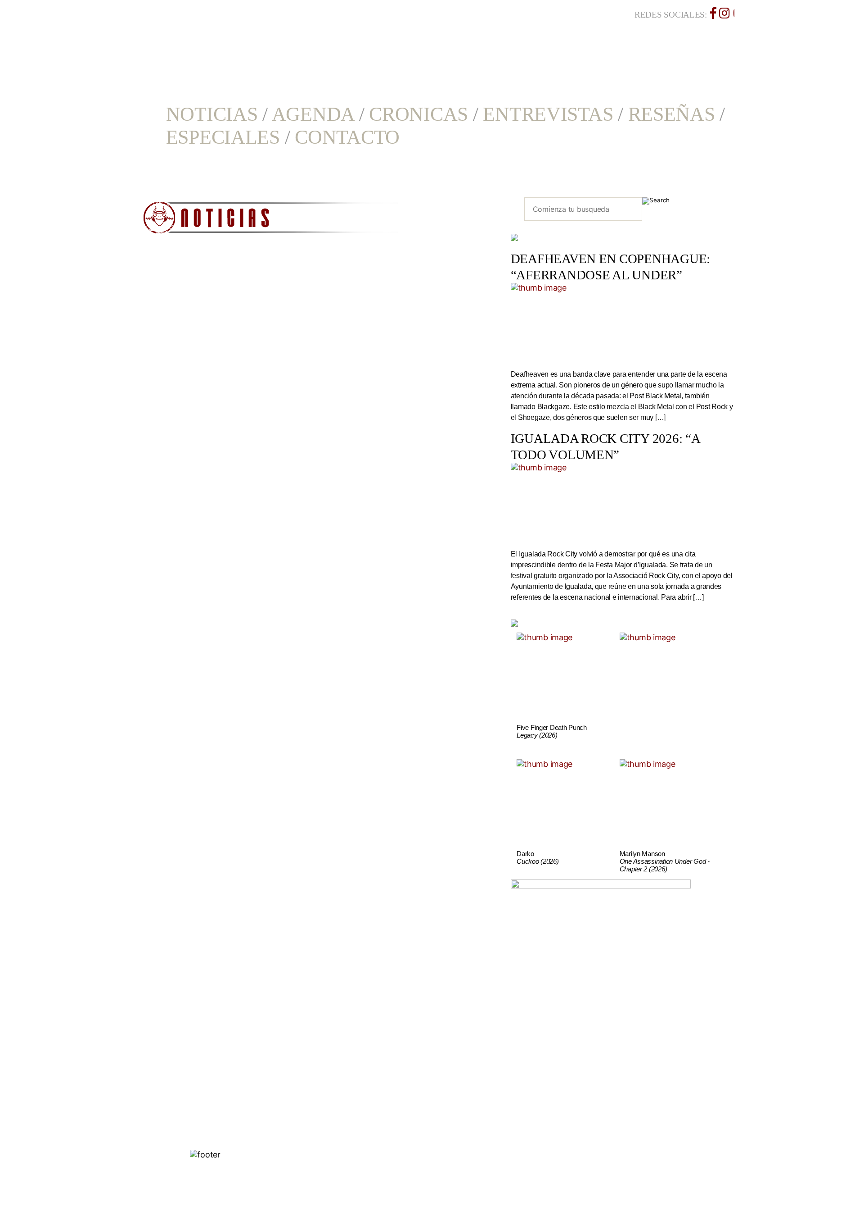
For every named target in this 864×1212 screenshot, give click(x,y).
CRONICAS (418, 114)
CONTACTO (347, 137)
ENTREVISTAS (548, 114)
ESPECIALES (223, 137)
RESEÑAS (671, 114)
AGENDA (313, 114)
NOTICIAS (212, 114)
